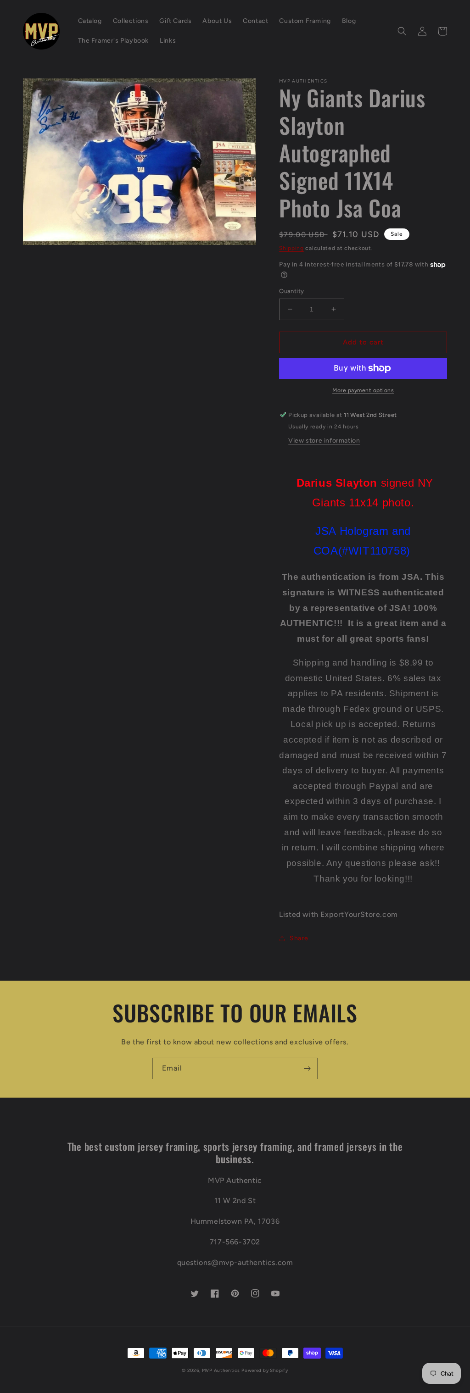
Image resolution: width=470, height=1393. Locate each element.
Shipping (291, 248)
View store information (324, 440)
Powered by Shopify (264, 1370)
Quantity (291, 291)
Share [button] (299, 938)
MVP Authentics (221, 1370)
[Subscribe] (307, 1068)
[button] (402, 31)
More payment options (363, 390)
